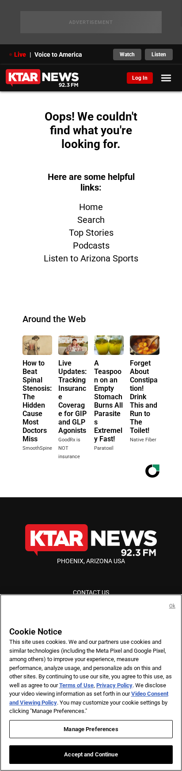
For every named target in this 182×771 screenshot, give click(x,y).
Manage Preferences (91, 729)
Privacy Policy (114, 685)
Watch (127, 54)
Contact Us (91, 592)
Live (20, 54)
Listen (159, 54)
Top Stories (91, 232)
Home (91, 207)
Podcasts (91, 245)
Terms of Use (76, 685)
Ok (172, 606)
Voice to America (58, 54)
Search (91, 219)
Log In (140, 78)
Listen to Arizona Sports (91, 258)
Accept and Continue (91, 754)
